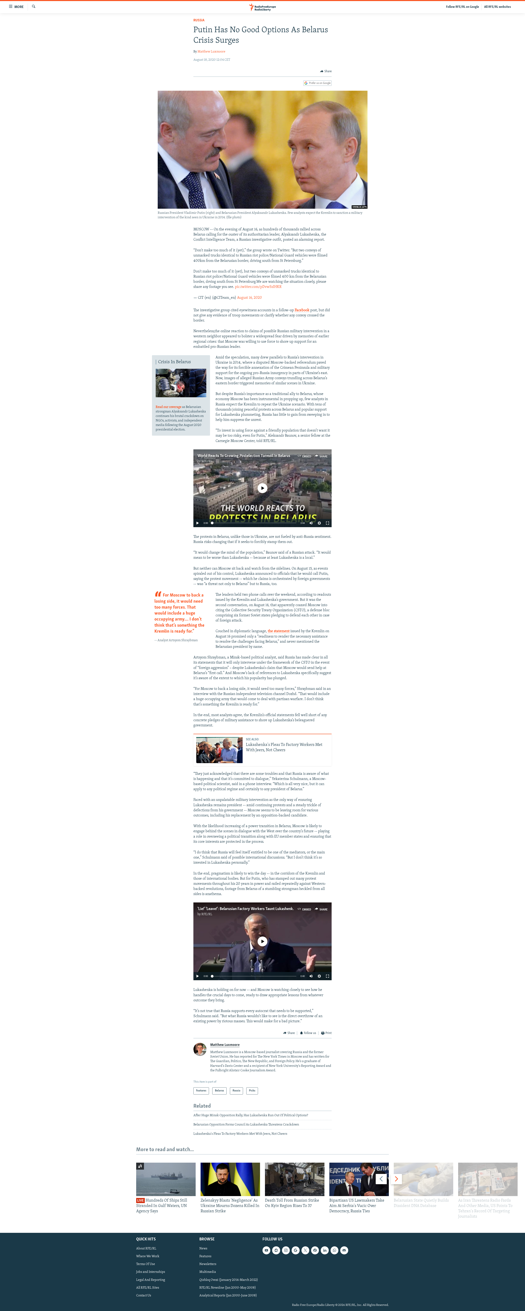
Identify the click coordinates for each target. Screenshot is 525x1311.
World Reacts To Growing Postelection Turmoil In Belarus (243, 456)
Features (205, 1256)
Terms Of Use (145, 1264)
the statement (278, 631)
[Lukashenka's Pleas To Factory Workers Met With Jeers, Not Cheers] (219, 750)
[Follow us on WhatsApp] (334, 1250)
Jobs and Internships (150, 1272)
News (203, 1248)
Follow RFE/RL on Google (462, 7)
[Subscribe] (344, 1250)
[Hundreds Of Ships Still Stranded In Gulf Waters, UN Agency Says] (166, 1179)
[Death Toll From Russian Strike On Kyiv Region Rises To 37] (294, 1179)
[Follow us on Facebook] (315, 1250)
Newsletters (207, 1264)
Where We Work (147, 1256)
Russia (198, 20)
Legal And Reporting (150, 1279)
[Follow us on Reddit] (276, 1250)
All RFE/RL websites (497, 7)
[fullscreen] (327, 523)
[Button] (326, 71)
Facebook (302, 310)
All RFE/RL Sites (147, 1287)
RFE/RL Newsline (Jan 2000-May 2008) (227, 1287)
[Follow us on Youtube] (266, 1250)
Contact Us (143, 1295)
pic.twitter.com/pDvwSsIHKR (258, 287)
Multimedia (207, 1272)
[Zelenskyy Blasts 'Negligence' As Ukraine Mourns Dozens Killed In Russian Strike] (230, 1179)
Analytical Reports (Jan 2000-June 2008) (228, 1295)
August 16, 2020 (249, 298)
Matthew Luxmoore (211, 51)
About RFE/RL (146, 1248)
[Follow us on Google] (295, 1250)
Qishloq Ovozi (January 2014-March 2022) (228, 1279)
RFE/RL (206, 461)
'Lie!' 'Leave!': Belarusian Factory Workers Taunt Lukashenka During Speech (258, 909)
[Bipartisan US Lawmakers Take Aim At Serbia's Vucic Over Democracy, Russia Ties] (359, 1179)
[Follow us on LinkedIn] (325, 1250)
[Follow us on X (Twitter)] (305, 1250)
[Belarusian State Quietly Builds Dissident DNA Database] (423, 1179)
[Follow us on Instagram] (286, 1250)
